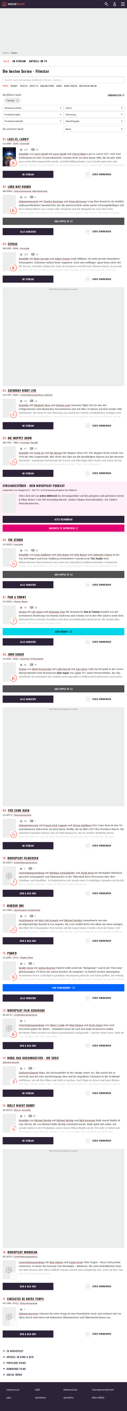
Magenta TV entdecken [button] (62, 528)
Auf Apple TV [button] (62, 221)
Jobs (9, 1397)
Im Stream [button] (28, 174)
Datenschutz (70, 1389)
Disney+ (14, 85)
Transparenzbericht (103, 1389)
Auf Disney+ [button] (62, 631)
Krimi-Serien (70, 85)
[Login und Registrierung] (114, 4)
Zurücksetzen (115, 95)
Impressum (13, 1389)
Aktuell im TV (38, 61)
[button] (99, 174)
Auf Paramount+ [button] (61, 987)
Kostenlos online (88, 85)
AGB (37, 1389)
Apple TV (34, 85)
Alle (6, 61)
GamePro (69, 1397)
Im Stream (19, 61)
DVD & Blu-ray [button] (28, 893)
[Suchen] (106, 4)
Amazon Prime (47, 85)
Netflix (24, 85)
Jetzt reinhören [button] (63, 519)
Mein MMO (98, 1397)
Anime (59, 85)
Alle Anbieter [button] (28, 231)
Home (6, 52)
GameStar (40, 1397)
